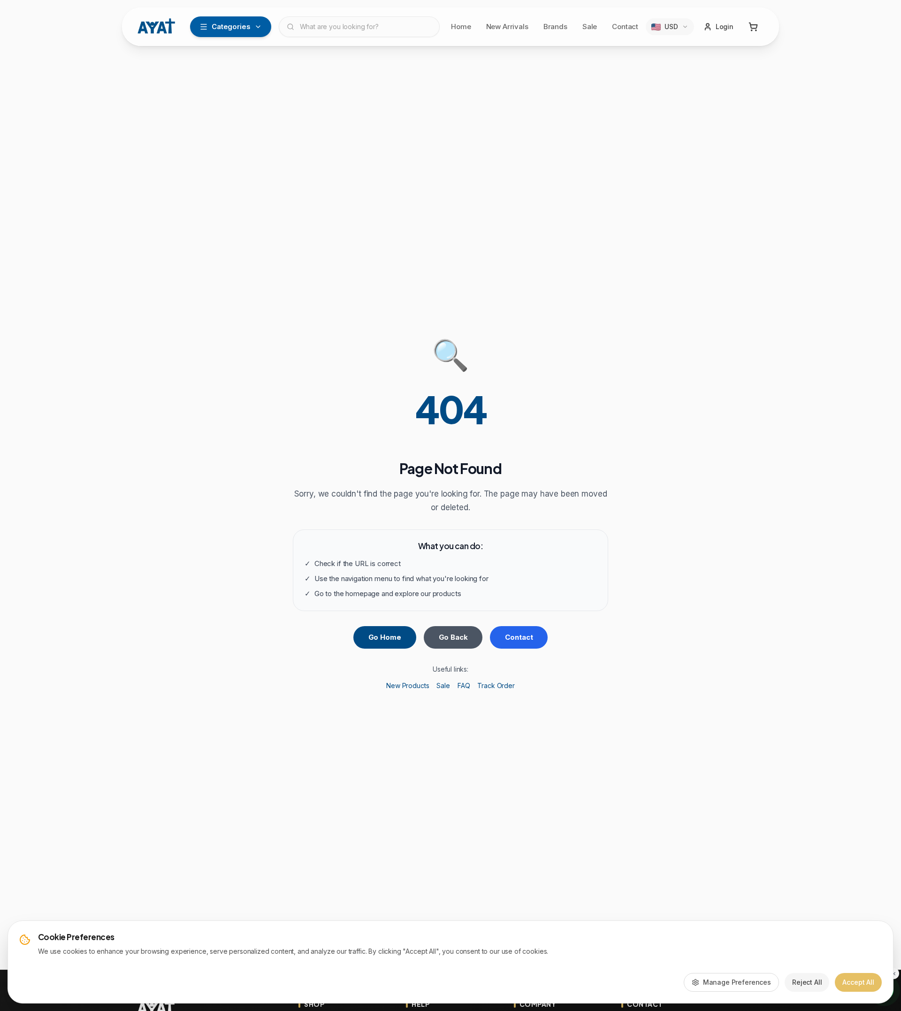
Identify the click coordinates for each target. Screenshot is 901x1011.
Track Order (495, 685)
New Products (407, 685)
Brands (555, 26)
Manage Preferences (737, 982)
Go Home (384, 637)
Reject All (807, 982)
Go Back (453, 637)
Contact (625, 26)
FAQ (464, 685)
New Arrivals (507, 26)
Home (461, 26)
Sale (589, 26)
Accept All (858, 982)
